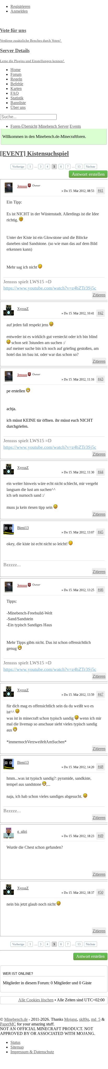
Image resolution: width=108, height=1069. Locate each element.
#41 (100, 191)
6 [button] (61, 166)
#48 (100, 767)
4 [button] (47, 166)
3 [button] (40, 166)
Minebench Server (53, 126)
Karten (16, 88)
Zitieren (99, 295)
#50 (100, 892)
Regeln (16, 79)
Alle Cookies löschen (35, 1000)
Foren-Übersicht (23, 126)
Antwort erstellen (88, 174)
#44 (100, 472)
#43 (100, 379)
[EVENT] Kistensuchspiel (34, 153)
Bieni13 (23, 528)
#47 (100, 694)
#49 (100, 836)
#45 (100, 532)
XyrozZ (23, 309)
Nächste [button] (90, 166)
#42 (100, 313)
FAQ (14, 93)
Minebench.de (16, 1019)
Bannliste (18, 102)
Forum (15, 74)
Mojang (70, 1019)
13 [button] (79, 166)
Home (15, 69)
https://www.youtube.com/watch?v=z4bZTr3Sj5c (49, 288)
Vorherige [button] (18, 166)
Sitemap (17, 1047)
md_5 (95, 1019)
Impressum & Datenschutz (32, 1052)
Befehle (16, 84)
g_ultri (22, 831)
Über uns (18, 107)
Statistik (16, 98)
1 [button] (30, 166)
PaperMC (8, 1024)
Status (15, 1042)
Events (75, 126)
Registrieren (20, 6)
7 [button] (68, 166)
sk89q (84, 1019)
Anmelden (19, 11)
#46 (100, 590)
